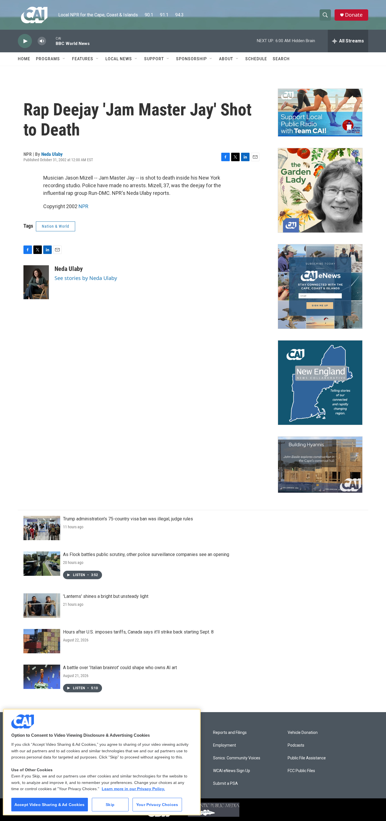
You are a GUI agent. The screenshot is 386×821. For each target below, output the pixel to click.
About (226, 59)
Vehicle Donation (303, 733)
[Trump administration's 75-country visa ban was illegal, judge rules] (41, 528)
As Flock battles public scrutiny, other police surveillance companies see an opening (146, 554)
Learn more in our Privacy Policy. (133, 788)
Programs (48, 59)
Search (281, 59)
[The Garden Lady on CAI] (320, 190)
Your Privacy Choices (157, 804)
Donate (354, 15)
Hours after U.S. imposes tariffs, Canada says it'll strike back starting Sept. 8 (138, 632)
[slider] (51, 41)
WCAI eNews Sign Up (231, 771)
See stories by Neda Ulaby (86, 278)
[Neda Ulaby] (36, 282)
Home (24, 59)
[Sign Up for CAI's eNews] (320, 286)
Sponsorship (191, 59)
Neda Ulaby (52, 154)
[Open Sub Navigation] (64, 59)
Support (154, 59)
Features (82, 59)
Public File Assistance (307, 758)
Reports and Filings (230, 733)
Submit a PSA (225, 783)
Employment (224, 745)
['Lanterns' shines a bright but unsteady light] (41, 605)
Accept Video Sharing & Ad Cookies (49, 804)
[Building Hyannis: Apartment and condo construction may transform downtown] (320, 465)
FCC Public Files (301, 771)
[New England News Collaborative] (320, 383)
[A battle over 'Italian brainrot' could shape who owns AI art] (41, 677)
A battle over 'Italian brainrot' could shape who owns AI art (120, 667)
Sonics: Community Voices (236, 758)
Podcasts (296, 745)
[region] (102, 762)
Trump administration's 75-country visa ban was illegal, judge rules (128, 519)
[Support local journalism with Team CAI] (320, 112)
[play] (24, 41)
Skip (110, 804)
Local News (118, 59)
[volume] (42, 41)
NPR (83, 206)
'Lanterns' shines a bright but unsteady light (105, 596)
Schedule (256, 59)
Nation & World (55, 226)
